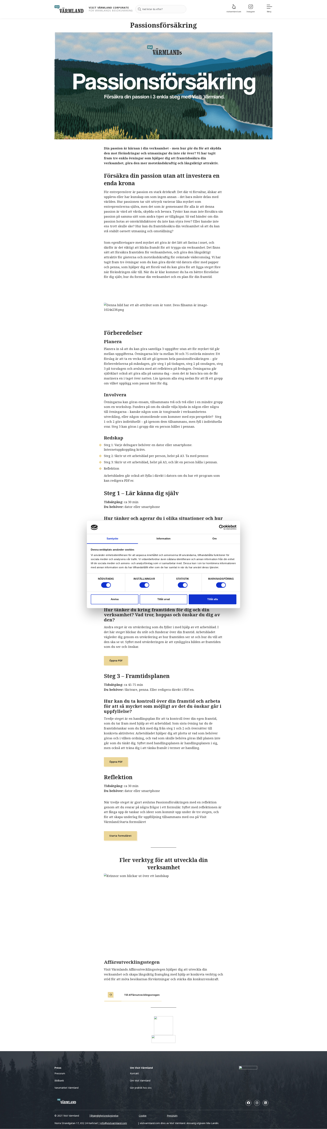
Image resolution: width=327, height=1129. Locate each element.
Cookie (142, 1115)
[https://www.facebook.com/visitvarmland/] (248, 1103)
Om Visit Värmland (140, 1080)
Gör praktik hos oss (141, 1087)
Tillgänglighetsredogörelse (103, 1115)
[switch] (144, 585)
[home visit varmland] (68, 9)
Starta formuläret (120, 835)
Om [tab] (214, 538)
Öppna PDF (115, 660)
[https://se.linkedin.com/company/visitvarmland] (265, 1103)
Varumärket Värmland (66, 1087)
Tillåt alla (212, 599)
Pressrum (59, 1073)
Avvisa (115, 599)
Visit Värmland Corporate (109, 7)
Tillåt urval (163, 599)
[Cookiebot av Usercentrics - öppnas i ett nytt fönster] (221, 527)
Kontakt (134, 1073)
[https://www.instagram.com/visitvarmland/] (257, 1103)
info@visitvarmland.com (113, 1123)
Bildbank (59, 1080)
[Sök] (139, 9)
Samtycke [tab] (112, 538)
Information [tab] (163, 538)
